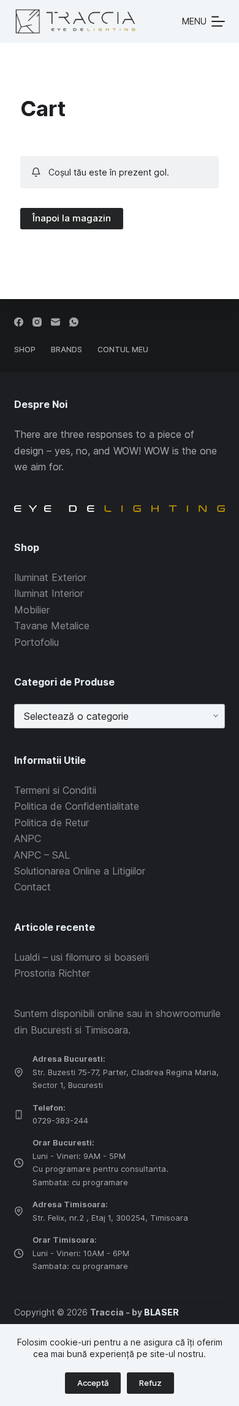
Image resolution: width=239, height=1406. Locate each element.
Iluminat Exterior (50, 577)
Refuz (150, 1383)
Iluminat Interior (48, 593)
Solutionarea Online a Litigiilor (79, 871)
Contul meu (122, 349)
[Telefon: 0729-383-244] (18, 1114)
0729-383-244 (60, 1120)
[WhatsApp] (73, 322)
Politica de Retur (51, 822)
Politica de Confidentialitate (76, 806)
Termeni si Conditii (55, 790)
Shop (25, 349)
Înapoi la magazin (71, 218)
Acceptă (92, 1383)
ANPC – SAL (42, 855)
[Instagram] (37, 322)
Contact (32, 887)
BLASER (161, 1312)
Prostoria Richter (52, 973)
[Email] (55, 322)
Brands (66, 349)
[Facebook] (18, 322)
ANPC (27, 838)
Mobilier (32, 610)
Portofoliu (36, 642)
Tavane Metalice (51, 626)
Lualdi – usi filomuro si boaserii (81, 957)
